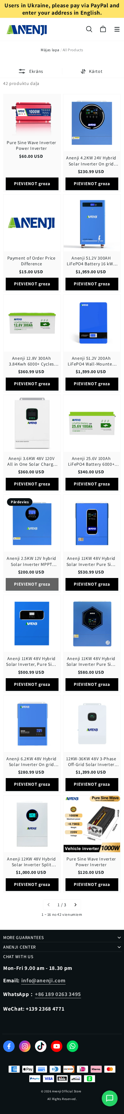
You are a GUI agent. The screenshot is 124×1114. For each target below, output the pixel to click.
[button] (117, 29)
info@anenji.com (43, 980)
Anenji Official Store (66, 1091)
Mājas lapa (50, 49)
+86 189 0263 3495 (58, 994)
